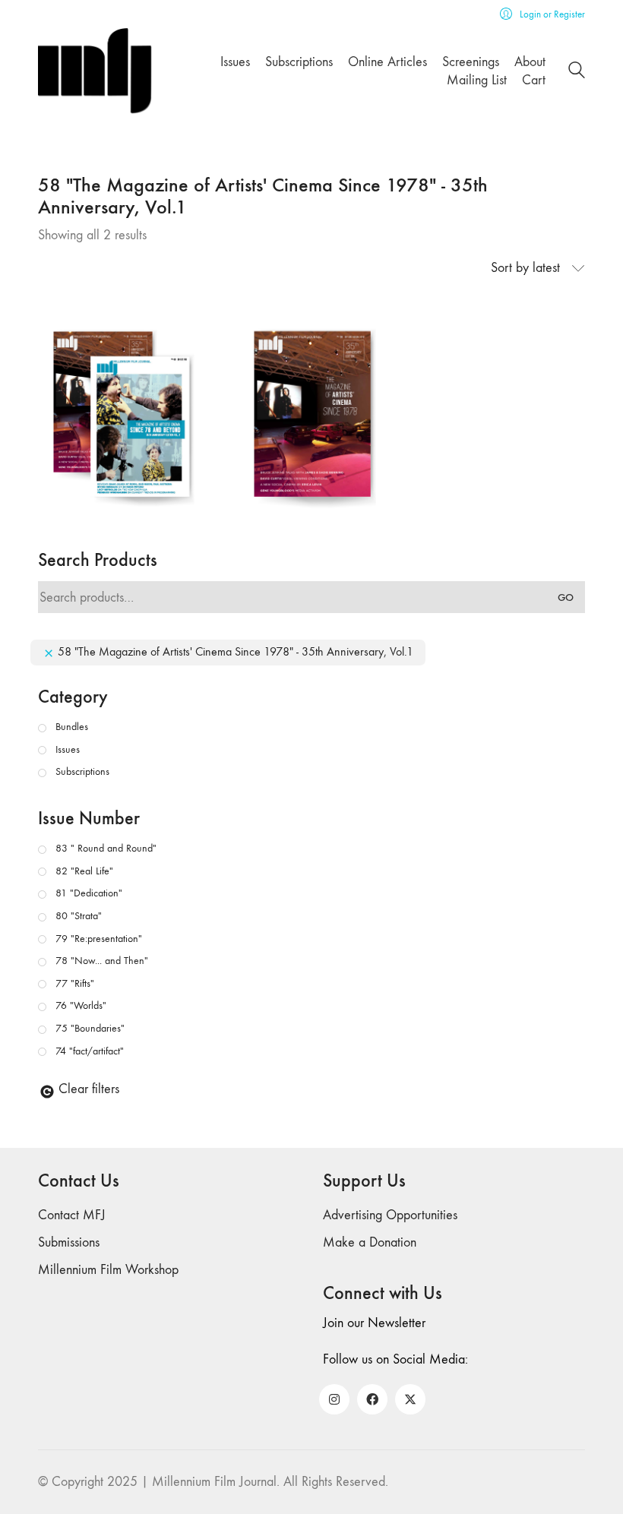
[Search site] (576, 73)
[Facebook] (372, 1399)
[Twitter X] (410, 1399)
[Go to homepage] (95, 71)
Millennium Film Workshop (108, 1270)
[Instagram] (334, 1399)
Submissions (69, 1242)
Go (566, 597)
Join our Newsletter (374, 1323)
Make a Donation (369, 1242)
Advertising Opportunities (390, 1215)
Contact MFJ (72, 1215)
